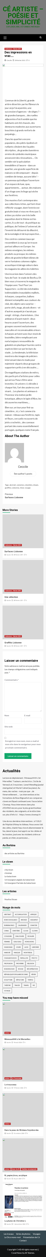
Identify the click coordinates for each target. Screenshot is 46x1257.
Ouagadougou (10, 958)
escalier (31, 936)
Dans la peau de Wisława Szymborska (21, 1130)
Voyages (36, 1234)
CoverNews (16, 1253)
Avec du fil (15, 1169)
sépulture (20, 980)
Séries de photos (23, 1234)
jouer (18, 947)
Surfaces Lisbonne (14, 496)
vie (34, 985)
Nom (6, 715)
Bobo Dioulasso (10, 920)
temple (30, 980)
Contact (23, 1240)
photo (34, 958)
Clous (25, 931)
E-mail (27, 715)
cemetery (20, 485)
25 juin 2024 (17, 1179)
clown (35, 931)
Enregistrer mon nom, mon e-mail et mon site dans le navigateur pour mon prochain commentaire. (23, 744)
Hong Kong (29, 941)
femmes (7, 941)
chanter (33, 925)
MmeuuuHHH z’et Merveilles (17, 1039)
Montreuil (28, 952)
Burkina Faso (9, 925)
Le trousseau (10, 1084)
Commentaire (11, 680)
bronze (24, 920)
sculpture (8, 980)
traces (17, 985)
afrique (33, 914)
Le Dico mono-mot (12, 1237)
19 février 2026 (18, 1088)
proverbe (20, 963)
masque (17, 952)
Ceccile (9, 60)
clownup (8, 873)
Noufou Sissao (10, 899)
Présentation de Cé (31, 1237)
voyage (28, 488)
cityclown (8, 869)
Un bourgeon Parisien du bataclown (20, 883)
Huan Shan (8, 947)
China (6, 931)
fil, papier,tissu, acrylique (15, 1175)
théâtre (7, 985)
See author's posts (23, 473)
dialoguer (19, 936)
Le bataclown (10, 876)
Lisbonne (15, 488)
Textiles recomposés (29, 1169)
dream (35, 485)
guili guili (17, 941)
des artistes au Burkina (14, 853)
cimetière (28, 485)
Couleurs (8, 936)
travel (26, 985)
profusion (8, 963)
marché (7, 952)
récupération (32, 969)
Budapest (34, 920)
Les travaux (9, 1234)
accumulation (21, 914)
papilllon (24, 958)
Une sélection (11, 597)
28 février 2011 (20, 60)
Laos (26, 947)
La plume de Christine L (15, 1221)
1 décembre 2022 (19, 1224)
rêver (22, 488)
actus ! (7, 1033)
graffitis (8, 488)
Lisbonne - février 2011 (13, 49)
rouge (20, 969)
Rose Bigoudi (9, 969)
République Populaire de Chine (16, 974)
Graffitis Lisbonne (13, 642)
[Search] (40, 37)
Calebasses (22, 925)
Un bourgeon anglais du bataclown (19, 879)
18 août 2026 (18, 1042)
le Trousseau (16, 1078)
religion (30, 963)
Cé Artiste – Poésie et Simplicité (23, 15)
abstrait (13, 485)
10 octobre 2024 (19, 1133)
